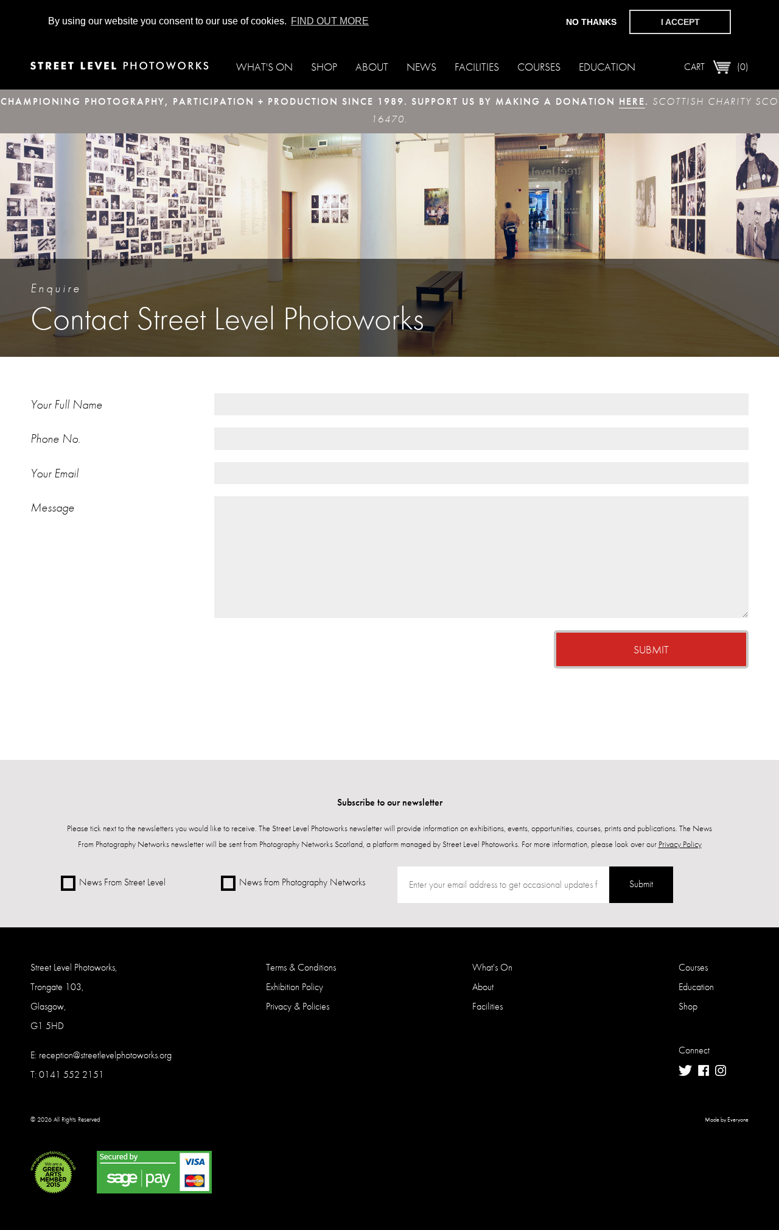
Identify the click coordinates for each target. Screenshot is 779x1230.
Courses (539, 67)
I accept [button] (680, 22)
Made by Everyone (727, 1119)
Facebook (703, 1070)
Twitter (685, 1070)
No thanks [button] (591, 22)
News (421, 67)
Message (52, 507)
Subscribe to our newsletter (389, 802)
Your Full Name (66, 404)
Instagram (720, 1070)
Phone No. (55, 438)
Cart (716, 66)
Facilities (477, 67)
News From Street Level (122, 882)
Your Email (54, 473)
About (371, 67)
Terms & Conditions (301, 967)
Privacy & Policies (297, 1006)
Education (607, 67)
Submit (651, 649)
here (632, 101)
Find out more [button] (330, 21)
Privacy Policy (680, 843)
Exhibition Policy (294, 986)
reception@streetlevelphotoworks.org (105, 1055)
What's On (264, 67)
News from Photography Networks (302, 882)
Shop (324, 67)
